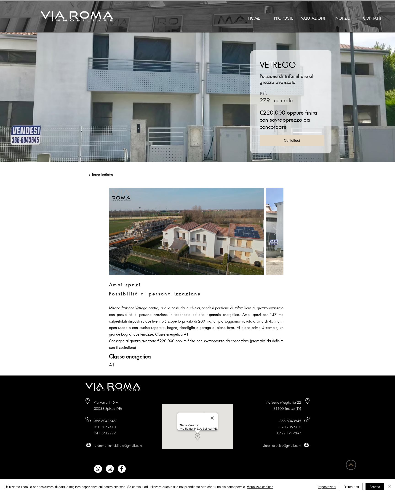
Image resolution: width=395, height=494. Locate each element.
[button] (283, 16)
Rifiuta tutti (351, 486)
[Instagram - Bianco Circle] (110, 469)
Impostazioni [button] (327, 486)
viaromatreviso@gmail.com (282, 445)
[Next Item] (275, 231)
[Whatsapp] (98, 469)
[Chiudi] (389, 486)
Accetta (374, 486)
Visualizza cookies (260, 486)
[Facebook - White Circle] (122, 469)
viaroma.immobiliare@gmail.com (118, 445)
